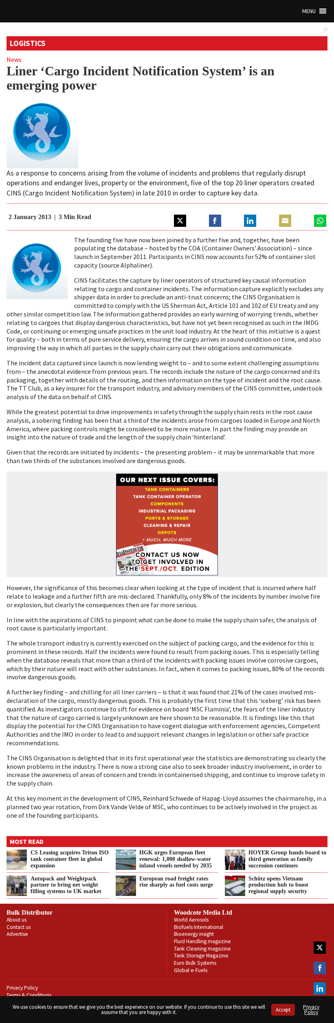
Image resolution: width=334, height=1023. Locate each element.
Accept (283, 1009)
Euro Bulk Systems (195, 962)
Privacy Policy (22, 987)
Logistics (28, 43)
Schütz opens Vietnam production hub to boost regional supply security (278, 885)
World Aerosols (191, 919)
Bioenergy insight (194, 934)
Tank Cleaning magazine (202, 948)
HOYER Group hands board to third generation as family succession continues (287, 859)
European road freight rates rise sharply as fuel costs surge (176, 881)
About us (16, 919)
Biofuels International (198, 927)
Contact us (19, 927)
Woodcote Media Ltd (203, 912)
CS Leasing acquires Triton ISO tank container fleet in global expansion (70, 859)
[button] (309, 11)
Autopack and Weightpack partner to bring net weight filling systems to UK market (66, 885)
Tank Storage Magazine (201, 955)
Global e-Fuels (190, 970)
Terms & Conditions (29, 995)
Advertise (17, 934)
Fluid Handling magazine (202, 941)
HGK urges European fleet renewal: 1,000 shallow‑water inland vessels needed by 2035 (175, 859)
